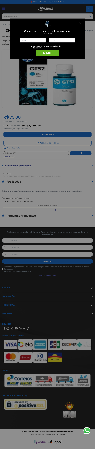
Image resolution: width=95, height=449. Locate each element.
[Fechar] (80, 23)
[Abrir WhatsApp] (86, 430)
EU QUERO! (47, 53)
